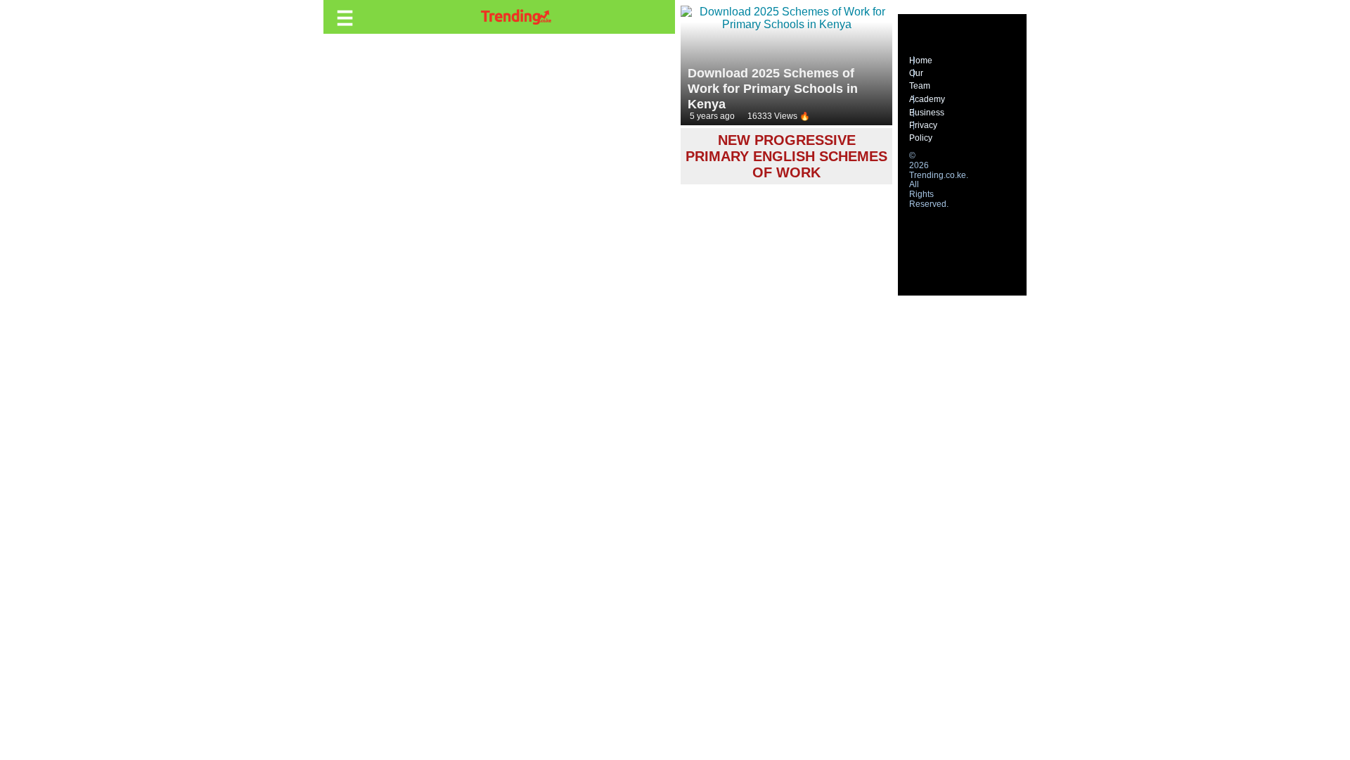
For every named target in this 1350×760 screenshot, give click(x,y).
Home (920, 60)
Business (926, 113)
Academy (927, 99)
